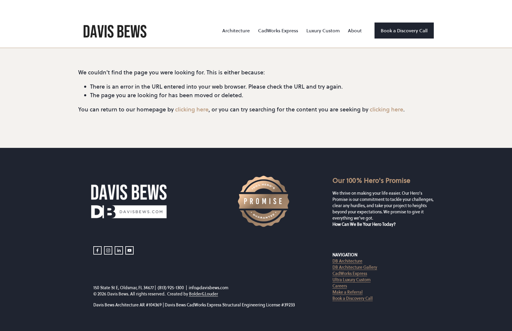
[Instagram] (108, 250)
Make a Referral (347, 292)
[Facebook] (97, 250)
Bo (334, 298)
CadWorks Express (349, 273)
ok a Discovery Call (355, 298)
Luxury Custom (323, 30)
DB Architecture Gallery (354, 267)
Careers (339, 286)
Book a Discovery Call (404, 30)
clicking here (192, 109)
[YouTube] (129, 250)
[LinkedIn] (119, 250)
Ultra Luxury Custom (351, 280)
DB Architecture (347, 261)
